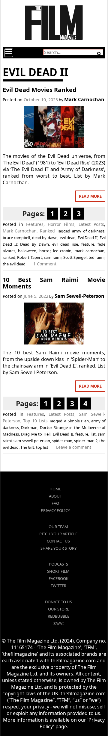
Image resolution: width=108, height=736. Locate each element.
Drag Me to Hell (35, 434)
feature (87, 244)
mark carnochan (89, 250)
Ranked (47, 231)
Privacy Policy (55, 510)
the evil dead (14, 264)
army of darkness (88, 231)
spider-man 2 (86, 440)
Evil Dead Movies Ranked (39, 90)
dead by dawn (45, 237)
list (93, 434)
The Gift (27, 447)
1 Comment (44, 264)
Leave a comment (73, 447)
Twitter (58, 585)
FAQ (55, 503)
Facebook (58, 578)
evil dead (68, 237)
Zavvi (58, 623)
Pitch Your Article (58, 533)
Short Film (58, 571)
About (55, 496)
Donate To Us (58, 601)
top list (42, 447)
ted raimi (96, 257)
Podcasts (58, 564)
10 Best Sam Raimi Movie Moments (54, 283)
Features (35, 224)
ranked (9, 257)
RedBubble (58, 616)
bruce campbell (16, 237)
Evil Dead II (88, 237)
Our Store (58, 609)
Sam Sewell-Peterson (79, 296)
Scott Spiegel (74, 257)
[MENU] (8, 53)
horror (44, 250)
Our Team (58, 526)
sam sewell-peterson (32, 440)
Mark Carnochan (84, 99)
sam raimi (52, 257)
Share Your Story (58, 548)
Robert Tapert (29, 257)
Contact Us (58, 541)
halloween (27, 250)
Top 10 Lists (35, 421)
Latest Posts (91, 224)
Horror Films (61, 224)
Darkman (29, 427)
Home (55, 489)
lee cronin (62, 250)
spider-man (62, 440)
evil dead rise (65, 244)
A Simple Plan (76, 421)
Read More (90, 196)
